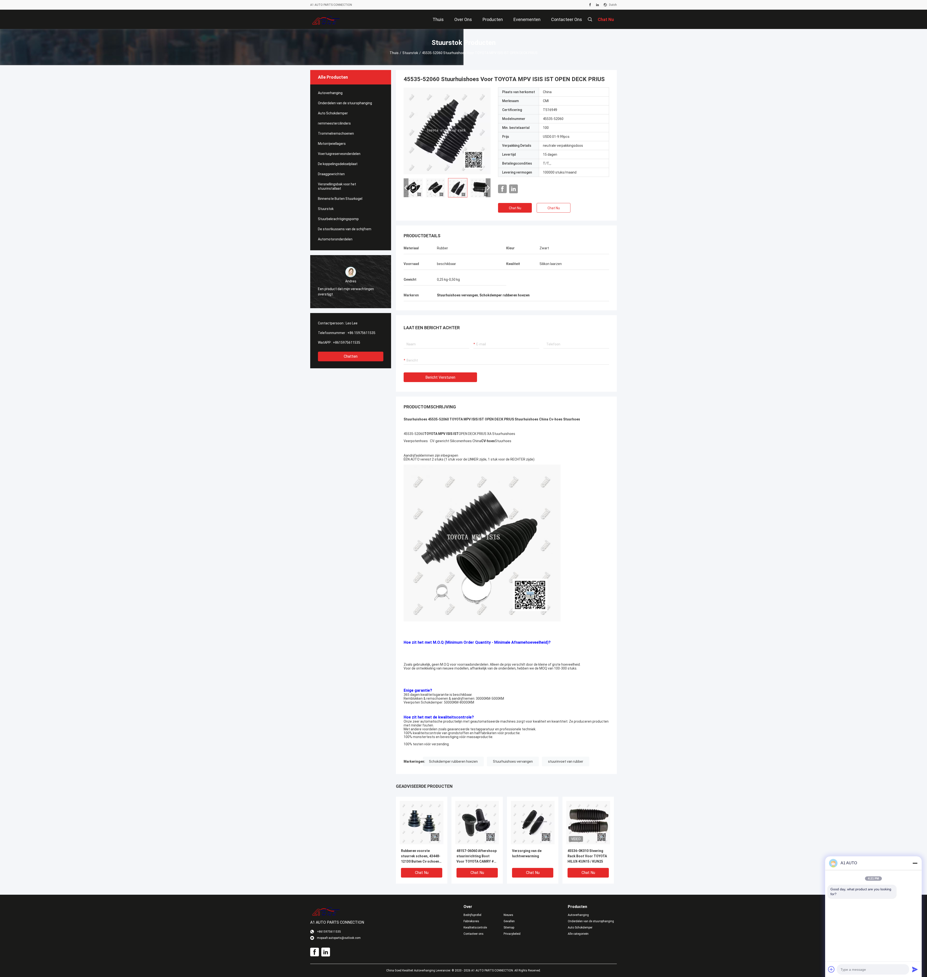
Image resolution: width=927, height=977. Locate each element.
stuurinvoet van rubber (565, 761)
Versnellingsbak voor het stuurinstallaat (337, 186)
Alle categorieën (578, 933)
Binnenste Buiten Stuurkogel (340, 199)
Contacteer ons (474, 933)
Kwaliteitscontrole (475, 927)
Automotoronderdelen (335, 239)
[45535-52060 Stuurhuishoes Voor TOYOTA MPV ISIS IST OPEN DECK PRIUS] (447, 131)
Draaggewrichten (331, 174)
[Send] (915, 969)
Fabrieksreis (471, 921)
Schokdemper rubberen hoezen (453, 761)
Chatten (351, 356)
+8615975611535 (346, 342)
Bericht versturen (440, 377)
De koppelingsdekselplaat (338, 164)
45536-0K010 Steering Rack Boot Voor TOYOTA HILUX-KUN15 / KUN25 (587, 856)
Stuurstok (410, 53)
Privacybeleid (512, 933)
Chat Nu (515, 208)
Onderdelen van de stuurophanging (345, 103)
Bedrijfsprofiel (472, 915)
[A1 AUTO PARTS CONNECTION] (326, 19)
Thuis (394, 53)
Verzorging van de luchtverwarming (526, 853)
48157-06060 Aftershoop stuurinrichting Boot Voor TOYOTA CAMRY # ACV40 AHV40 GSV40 (476, 856)
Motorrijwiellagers (332, 144)
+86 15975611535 (361, 333)
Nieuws (508, 915)
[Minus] (915, 863)
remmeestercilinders (334, 123)
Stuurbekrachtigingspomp (338, 219)
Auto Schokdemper (333, 113)
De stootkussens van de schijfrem (344, 229)
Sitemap (509, 927)
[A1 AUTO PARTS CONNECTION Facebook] (590, 5)
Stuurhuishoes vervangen (513, 761)
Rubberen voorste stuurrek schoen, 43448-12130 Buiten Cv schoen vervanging (420, 856)
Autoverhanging (330, 93)
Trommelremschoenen (336, 133)
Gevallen (509, 921)
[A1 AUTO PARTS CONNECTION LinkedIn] (597, 5)
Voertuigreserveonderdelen (339, 154)
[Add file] (831, 969)
